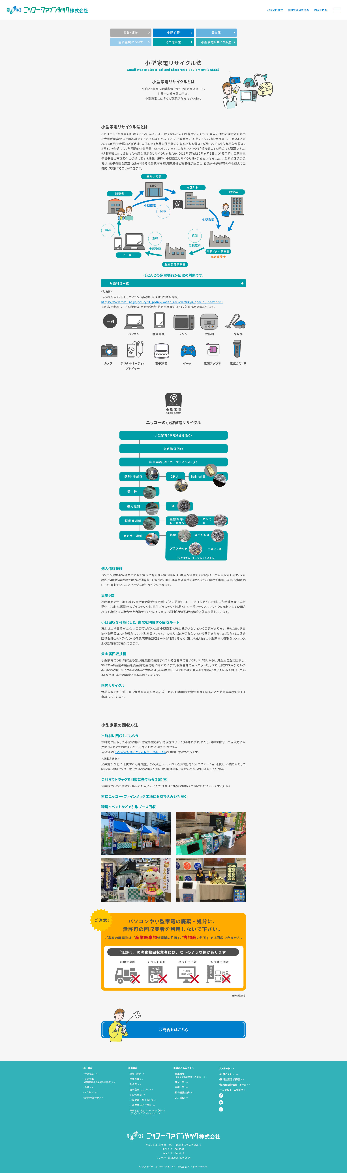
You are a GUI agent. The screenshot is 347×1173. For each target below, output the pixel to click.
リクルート (224, 1068)
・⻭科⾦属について (138, 1089)
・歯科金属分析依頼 (229, 1079)
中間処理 (173, 32)
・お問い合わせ (227, 1074)
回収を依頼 (320, 10)
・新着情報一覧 (91, 1097)
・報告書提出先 (182, 1092)
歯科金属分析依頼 (298, 10)
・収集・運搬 (134, 1073)
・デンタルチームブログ (231, 1090)
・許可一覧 (179, 1082)
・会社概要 (89, 1073)
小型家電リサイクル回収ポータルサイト (140, 752)
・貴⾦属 (132, 1084)
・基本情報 (97, 1080)
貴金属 (216, 32)
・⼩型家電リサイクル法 (140, 1100)
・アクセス (88, 1092)
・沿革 (86, 1087)
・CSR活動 (179, 1097)
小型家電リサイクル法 (216, 42)
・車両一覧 (179, 1087)
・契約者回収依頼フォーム (232, 1084)
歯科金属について (130, 42)
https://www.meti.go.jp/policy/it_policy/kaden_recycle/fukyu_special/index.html (162, 302)
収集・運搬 (131, 32)
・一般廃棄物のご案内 (140, 1105)
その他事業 (173, 42)
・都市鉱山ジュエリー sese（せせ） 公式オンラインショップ (146, 1112)
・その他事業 (135, 1094)
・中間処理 (134, 1079)
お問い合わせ (275, 10)
